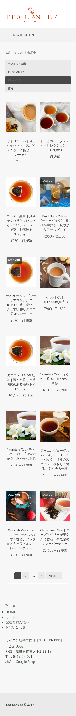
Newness (14, 80)
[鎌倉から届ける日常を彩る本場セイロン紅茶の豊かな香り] (31, 13)
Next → (54, 576)
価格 (10, 88)
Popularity (16, 72)
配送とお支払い (17, 622)
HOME (10, 612)
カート (10, 617)
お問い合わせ (15, 627)
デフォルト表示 (17, 63)
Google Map (25, 661)
